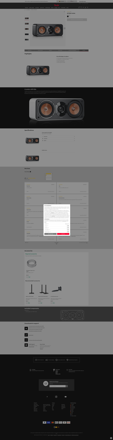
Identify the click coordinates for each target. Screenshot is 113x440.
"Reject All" (52, 212)
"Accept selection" (46, 218)
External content (47, 231)
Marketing (46, 227)
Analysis (46, 225)
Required (46, 223)
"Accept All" (53, 215)
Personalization (47, 229)
